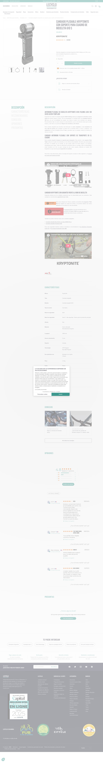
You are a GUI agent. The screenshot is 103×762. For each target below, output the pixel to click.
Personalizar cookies (42, 394)
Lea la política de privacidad (40, 389)
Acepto (60, 394)
